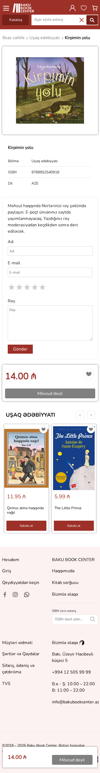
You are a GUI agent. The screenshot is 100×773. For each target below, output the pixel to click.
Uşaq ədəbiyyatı (30, 415)
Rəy (11, 301)
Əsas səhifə (14, 38)
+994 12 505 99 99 (71, 672)
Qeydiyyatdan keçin (20, 583)
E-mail (14, 263)
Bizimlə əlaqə (65, 594)
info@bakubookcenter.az (75, 702)
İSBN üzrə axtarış (64, 611)
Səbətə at (26, 526)
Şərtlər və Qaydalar (20, 654)
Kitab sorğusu (65, 583)
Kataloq (15, 19)
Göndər (20, 349)
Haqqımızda (63, 571)
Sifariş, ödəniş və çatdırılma (18, 669)
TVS (6, 684)
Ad (10, 242)
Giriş (6, 571)
